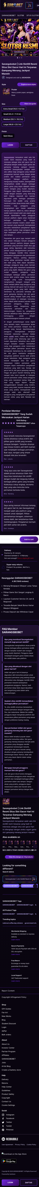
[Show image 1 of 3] (17, 57)
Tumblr (9, 1126)
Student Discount (9, 1023)
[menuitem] (9, 15)
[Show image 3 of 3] (21, 57)
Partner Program (8, 1051)
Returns (5, 1083)
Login (4, 1027)
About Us (5, 1044)
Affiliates (5, 1055)
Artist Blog (6, 1066)
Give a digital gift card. (26, 558)
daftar (4, 1031)
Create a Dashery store (11, 1070)
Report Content (8, 991)
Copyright (6, 1098)
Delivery (5, 1079)
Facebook (10, 1118)
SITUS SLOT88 (33, 15)
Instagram (10, 1115)
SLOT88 (20, 15)
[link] (11, 886)
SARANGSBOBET (9, 15)
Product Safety (8, 1094)
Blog (3, 1020)
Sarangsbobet (9, 157)
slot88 (11, 336)
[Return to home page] (13, 5)
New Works (6, 1016)
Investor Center (8, 1048)
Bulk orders (6, 1034)
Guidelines (6, 1090)
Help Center (7, 1087)
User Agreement (7, 1144)
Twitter (9, 1122)
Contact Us (6, 1101)
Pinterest (9, 1130)
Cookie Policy (31, 1144)
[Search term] (29, 5)
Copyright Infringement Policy (14, 997)
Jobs (4, 1062)
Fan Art (5, 1012)
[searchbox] (19, 879)
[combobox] (29, 5)
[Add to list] (4, 843)
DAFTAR (28, 1182)
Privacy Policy (20, 1144)
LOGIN (10, 1182)
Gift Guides (6, 1009)
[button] (28, 846)
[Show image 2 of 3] (19, 57)
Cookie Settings (8, 1105)
